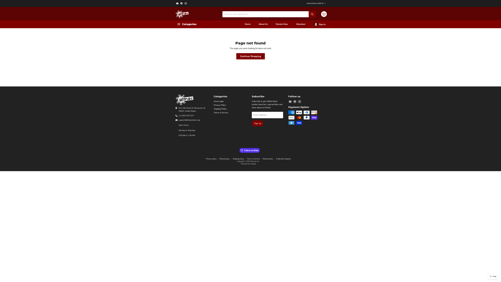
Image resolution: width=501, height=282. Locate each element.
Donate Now (282, 24)
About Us (263, 24)
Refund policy (224, 159)
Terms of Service (221, 112)
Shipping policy (238, 159)
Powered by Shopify (248, 164)
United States (315, 3)
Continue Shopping (250, 56)
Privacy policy (211, 159)
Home (247, 24)
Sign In (322, 24)
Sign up (257, 123)
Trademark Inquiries (283, 159)
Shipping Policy (220, 109)
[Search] (312, 14)
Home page (219, 101)
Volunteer (300, 24)
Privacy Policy (220, 105)
